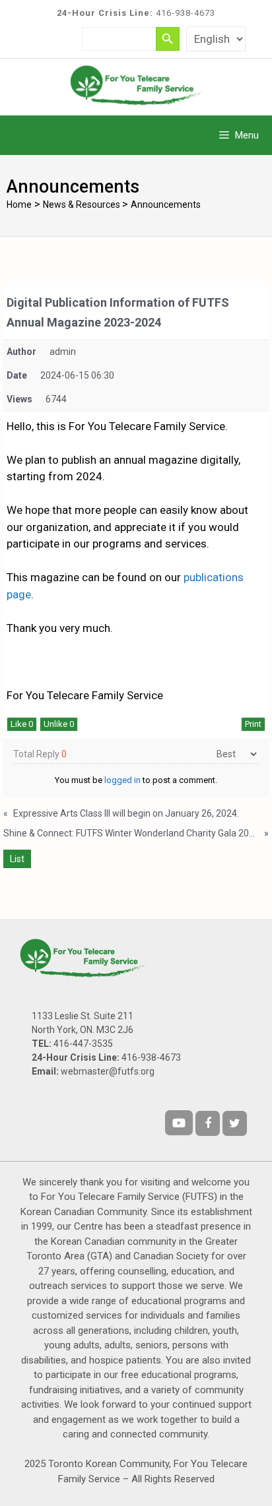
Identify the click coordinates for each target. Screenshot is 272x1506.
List (17, 859)
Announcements (166, 204)
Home (19, 204)
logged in (122, 780)
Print (253, 724)
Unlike (59, 724)
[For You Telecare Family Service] (136, 84)
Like (22, 724)
